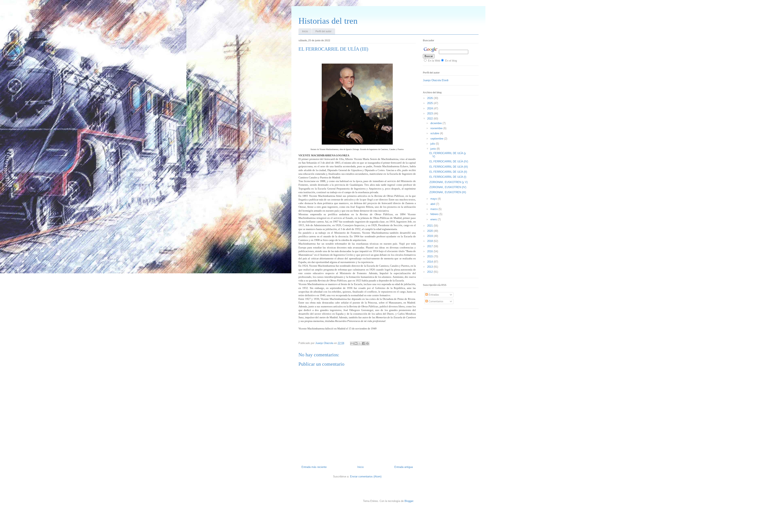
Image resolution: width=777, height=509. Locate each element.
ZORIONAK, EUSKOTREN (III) (447, 192)
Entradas (433, 294)
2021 (430, 225)
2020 (430, 230)
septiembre (437, 138)
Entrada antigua (403, 467)
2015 (430, 256)
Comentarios (435, 301)
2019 (430, 235)
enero (434, 219)
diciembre (436, 123)
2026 (430, 98)
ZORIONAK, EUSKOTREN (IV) (447, 187)
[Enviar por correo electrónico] (352, 343)
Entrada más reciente (314, 467)
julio (433, 143)
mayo (434, 198)
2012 (430, 271)
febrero (434, 214)
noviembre (436, 128)
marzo (434, 209)
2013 (430, 266)
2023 (430, 113)
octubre (435, 133)
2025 (430, 103)
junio (433, 148)
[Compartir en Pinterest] (367, 343)
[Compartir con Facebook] (364, 343)
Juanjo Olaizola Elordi (435, 80)
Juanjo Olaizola (324, 343)
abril (433, 204)
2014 (430, 261)
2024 (430, 108)
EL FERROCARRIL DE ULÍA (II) (448, 171)
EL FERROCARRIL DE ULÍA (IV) (448, 161)
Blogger (408, 501)
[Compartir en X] (360, 343)
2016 (430, 251)
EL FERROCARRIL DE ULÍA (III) (448, 166)
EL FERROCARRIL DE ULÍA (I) (447, 176)
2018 (430, 241)
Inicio (305, 31)
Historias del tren (328, 21)
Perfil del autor (323, 31)
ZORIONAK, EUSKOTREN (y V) (448, 182)
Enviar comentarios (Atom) (365, 476)
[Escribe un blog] (356, 343)
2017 (430, 246)
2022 (430, 118)
